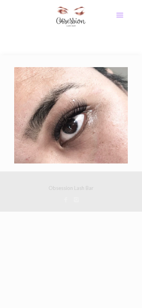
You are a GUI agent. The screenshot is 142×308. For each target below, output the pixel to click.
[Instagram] (76, 199)
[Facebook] (66, 199)
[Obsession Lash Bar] (71, 16)
